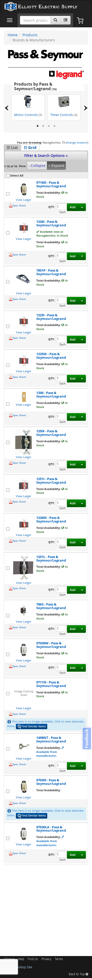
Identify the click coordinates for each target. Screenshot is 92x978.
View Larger (23, 200)
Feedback (86, 738)
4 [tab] (54, 126)
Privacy (46, 959)
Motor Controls (28, 115)
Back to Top (77, 974)
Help (21, 959)
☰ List (12, 147)
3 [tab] (48, 126)
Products (30, 34)
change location (76, 142)
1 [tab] (37, 126)
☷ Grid (30, 147)
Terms (59, 959)
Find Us (33, 959)
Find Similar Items (33, 726)
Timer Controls (63, 115)
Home (13, 34)
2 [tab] (43, 126)
